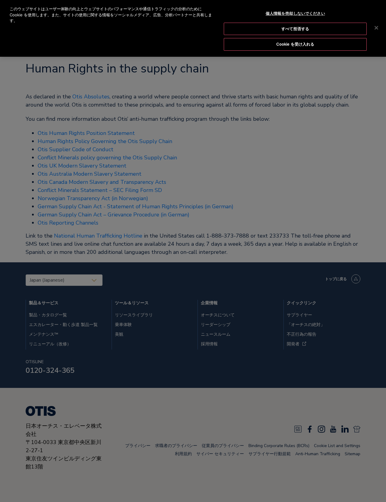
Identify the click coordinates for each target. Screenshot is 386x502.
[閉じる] (376, 27)
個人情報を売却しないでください (295, 13)
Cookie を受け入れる (295, 44)
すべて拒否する (295, 28)
